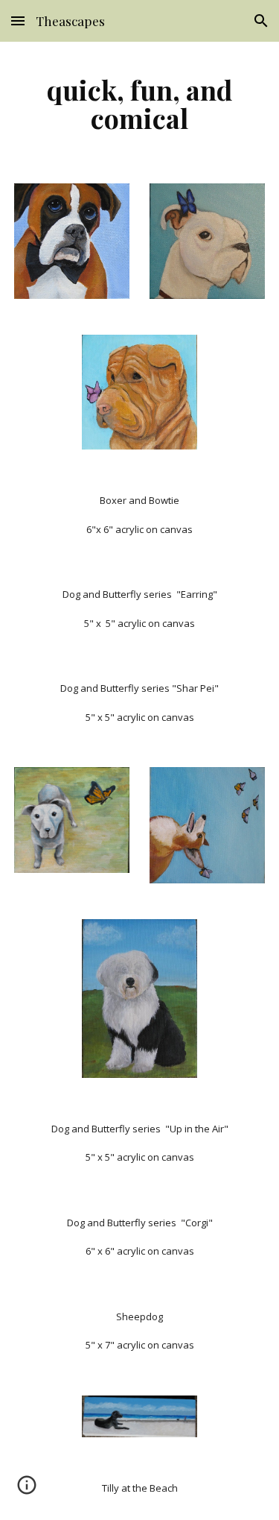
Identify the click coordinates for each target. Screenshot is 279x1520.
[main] (140, 104)
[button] (18, 20)
